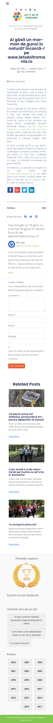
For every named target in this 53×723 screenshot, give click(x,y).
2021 (13, 671)
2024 (13, 662)
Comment (14, 295)
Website (12, 336)
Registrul (36, 179)
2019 (26, 680)
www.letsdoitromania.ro (19, 173)
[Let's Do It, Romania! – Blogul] (26, 20)
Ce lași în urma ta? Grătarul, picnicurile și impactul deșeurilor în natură (26, 416)
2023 (39, 671)
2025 (26, 662)
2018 (13, 680)
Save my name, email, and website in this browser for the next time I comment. (26, 354)
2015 (13, 688)
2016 (26, 688)
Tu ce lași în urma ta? (23, 524)
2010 (26, 706)
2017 (39, 688)
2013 (26, 697)
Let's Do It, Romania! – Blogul (32, 717)
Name (12, 314)
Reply (10, 272)
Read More (14, 436)
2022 (26, 671)
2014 (39, 697)
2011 (39, 706)
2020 (39, 680)
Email (11, 325)
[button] (25, 216)
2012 (13, 697)
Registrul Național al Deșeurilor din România (26, 128)
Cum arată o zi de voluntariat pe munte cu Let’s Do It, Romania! (26, 472)
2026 (39, 662)
